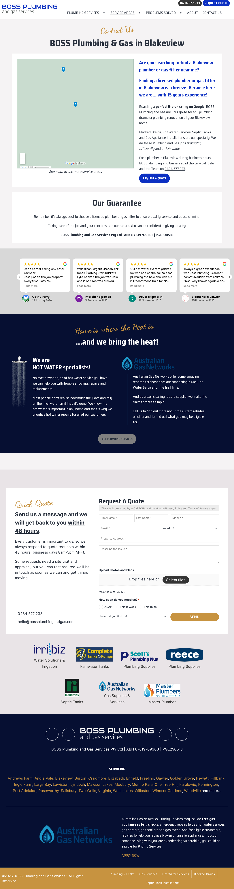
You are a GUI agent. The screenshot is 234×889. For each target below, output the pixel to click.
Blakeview (64, 778)
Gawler (162, 778)
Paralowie (187, 784)
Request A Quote (154, 178)
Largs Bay (42, 784)
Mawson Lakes (100, 784)
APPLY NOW (130, 855)
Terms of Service (198, 508)
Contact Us (212, 13)
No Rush (151, 607)
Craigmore (97, 778)
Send (195, 617)
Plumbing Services (83, 13)
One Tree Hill (166, 784)
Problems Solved (161, 13)
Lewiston (60, 784)
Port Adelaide (24, 791)
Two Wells (87, 791)
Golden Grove (182, 778)
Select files (175, 580)
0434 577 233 (190, 3)
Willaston (142, 791)
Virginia (104, 791)
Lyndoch (77, 784)
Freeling (147, 778)
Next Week (129, 607)
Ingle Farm (23, 784)
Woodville (192, 791)
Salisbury (68, 791)
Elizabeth (116, 778)
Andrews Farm (20, 778)
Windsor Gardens (167, 791)
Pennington (208, 784)
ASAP (108, 607)
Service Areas (122, 13)
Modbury (122, 784)
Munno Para (142, 784)
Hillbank (217, 778)
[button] (229, 277)
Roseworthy (48, 791)
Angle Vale (44, 778)
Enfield (132, 778)
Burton (80, 778)
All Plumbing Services (117, 439)
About (192, 13)
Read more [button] (30, 286)
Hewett (202, 778)
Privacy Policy (173, 508)
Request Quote (216, 3)
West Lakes (123, 791)
